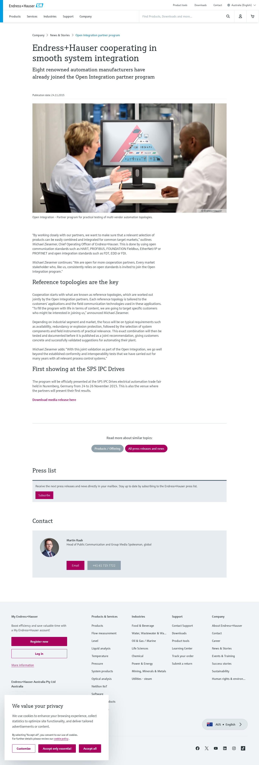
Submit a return (182, 663)
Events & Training (223, 656)
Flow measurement (104, 633)
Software (97, 694)
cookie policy (61, 738)
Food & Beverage (143, 625)
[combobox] (243, 5)
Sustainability (220, 671)
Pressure (97, 663)
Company (38, 35)
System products (102, 671)
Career (216, 641)
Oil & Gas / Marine (144, 641)
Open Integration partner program (97, 35)
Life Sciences (140, 648)
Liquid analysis (101, 648)
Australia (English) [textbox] (242, 5)
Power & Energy (142, 663)
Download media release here (54, 399)
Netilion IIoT (99, 686)
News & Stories (60, 35)
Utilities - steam (142, 679)
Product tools (180, 5)
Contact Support (182, 625)
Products (97, 625)
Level (95, 641)
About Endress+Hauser (227, 625)
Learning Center (182, 648)
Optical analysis (102, 679)
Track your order (183, 656)
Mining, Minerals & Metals (149, 671)
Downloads (201, 5)
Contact (217, 5)
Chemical (137, 656)
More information (22, 665)
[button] (39, 641)
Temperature (100, 656)
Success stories (222, 663)
